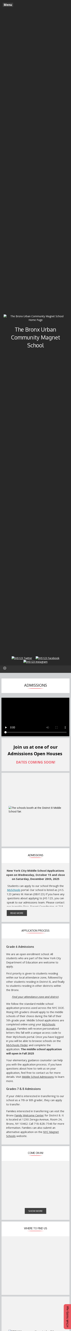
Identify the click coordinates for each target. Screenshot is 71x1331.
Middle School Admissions (38, 1077)
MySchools (13, 890)
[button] (5, 668)
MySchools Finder (17, 1045)
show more (35, 1211)
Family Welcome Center (29, 1115)
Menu (8, 5)
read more (16, 913)
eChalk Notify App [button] (67, 1316)
